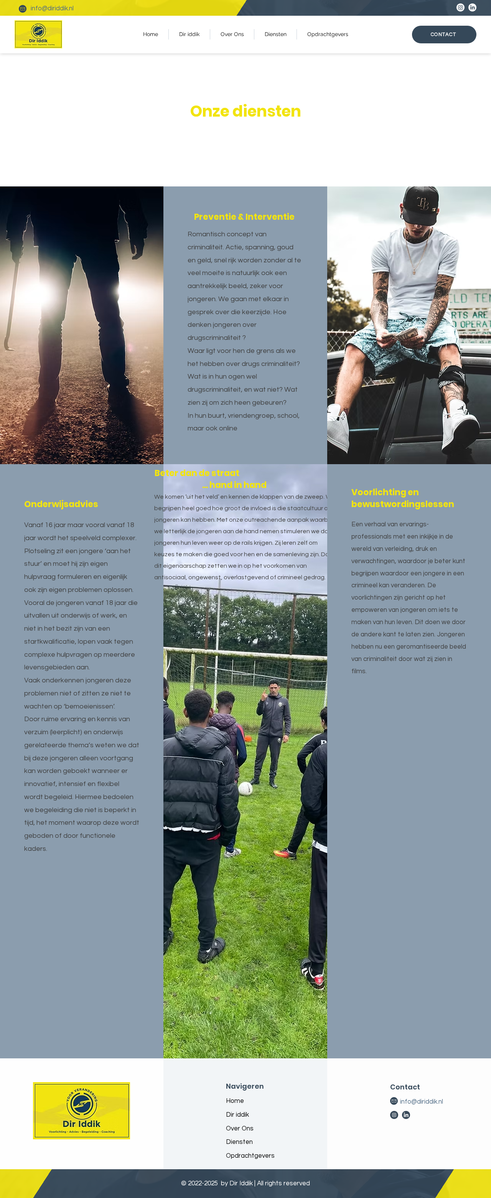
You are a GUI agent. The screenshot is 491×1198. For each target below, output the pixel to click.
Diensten (239, 1142)
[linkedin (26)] (406, 1115)
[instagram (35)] (394, 1115)
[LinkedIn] (472, 7)
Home (235, 1100)
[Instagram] (460, 7)
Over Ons (240, 1128)
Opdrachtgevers (250, 1155)
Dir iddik (237, 1114)
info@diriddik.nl (52, 8)
